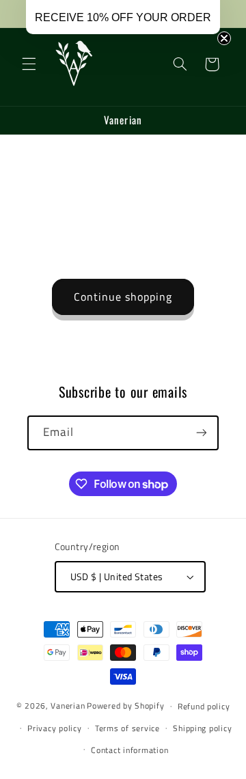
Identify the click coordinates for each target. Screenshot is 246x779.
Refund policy (204, 706)
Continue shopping (123, 296)
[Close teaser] (224, 38)
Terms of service (127, 728)
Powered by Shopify (125, 705)
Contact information (129, 750)
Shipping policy (202, 728)
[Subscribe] (201, 432)
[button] (28, 64)
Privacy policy (54, 728)
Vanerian (68, 705)
